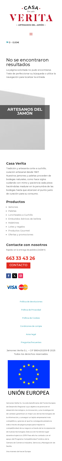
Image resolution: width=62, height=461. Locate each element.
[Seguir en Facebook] (8, 275)
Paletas (12, 211)
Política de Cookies (31, 318)
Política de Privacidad (31, 310)
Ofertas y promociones (20, 234)
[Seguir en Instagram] (20, 275)
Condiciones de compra (31, 326)
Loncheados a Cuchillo (20, 215)
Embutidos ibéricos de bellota (24, 218)
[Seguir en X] (14, 275)
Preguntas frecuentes (31, 342)
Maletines (13, 222)
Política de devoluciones (31, 301)
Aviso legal (31, 334)
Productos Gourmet (19, 230)
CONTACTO (18, 265)
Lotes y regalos (16, 226)
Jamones (13, 207)
